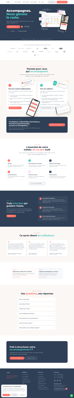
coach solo (13, 31)
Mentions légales (41, 385)
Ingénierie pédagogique (26, 381)
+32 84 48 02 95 (60, 374)
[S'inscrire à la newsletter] (66, 389)
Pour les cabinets (25, 376)
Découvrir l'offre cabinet (46, 107)
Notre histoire (10, 215)
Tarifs (23, 383)
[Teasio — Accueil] (8, 2)
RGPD (30, 39)
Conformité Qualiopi (41, 378)
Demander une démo (31, 358)
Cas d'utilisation (41, 376)
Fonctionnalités (25, 378)
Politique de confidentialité (42, 387)
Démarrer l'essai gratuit (16, 358)
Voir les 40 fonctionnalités (36, 183)
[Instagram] (57, 381)
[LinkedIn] (55, 381)
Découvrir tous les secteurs (56, 124)
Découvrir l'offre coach (14, 107)
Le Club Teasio (40, 374)
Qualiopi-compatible (24, 39)
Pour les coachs (25, 374)
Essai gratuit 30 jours (12, 26)
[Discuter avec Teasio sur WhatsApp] (71, 395)
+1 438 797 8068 (60, 377)
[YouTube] (60, 381)
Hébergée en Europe (35, 39)
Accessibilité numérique (42, 383)
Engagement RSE (41, 381)
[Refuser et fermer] (25, 385)
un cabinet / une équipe (22, 31)
